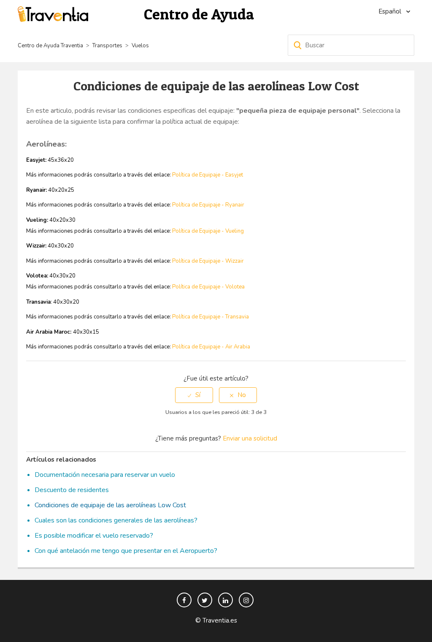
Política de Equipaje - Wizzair (208, 261)
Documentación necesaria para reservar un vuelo (105, 474)
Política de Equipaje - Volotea (208, 287)
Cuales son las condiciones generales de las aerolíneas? (116, 520)
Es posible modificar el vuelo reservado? (94, 535)
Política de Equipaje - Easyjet (207, 175)
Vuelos (140, 45)
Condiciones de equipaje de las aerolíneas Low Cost (110, 505)
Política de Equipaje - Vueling (208, 231)
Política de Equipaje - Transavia (210, 317)
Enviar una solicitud (250, 438)
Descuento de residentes (72, 490)
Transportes (107, 45)
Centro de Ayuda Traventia (50, 45)
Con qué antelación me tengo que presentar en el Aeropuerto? (126, 550)
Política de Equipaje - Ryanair (208, 205)
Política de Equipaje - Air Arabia (211, 347)
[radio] (194, 395)
